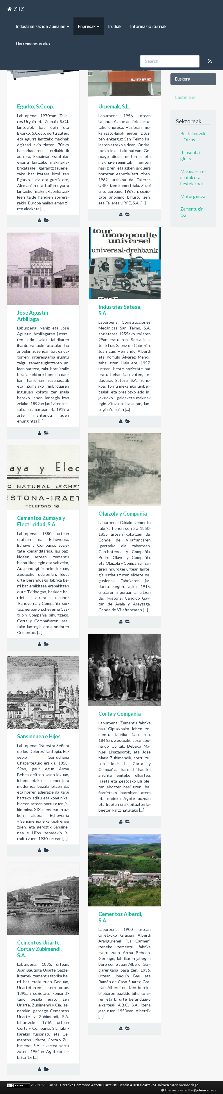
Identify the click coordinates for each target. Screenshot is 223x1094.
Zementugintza (192, 212)
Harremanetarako (33, 43)
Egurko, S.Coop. (35, 106)
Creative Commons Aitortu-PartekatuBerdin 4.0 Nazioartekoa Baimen (114, 1085)
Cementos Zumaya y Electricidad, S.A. (41, 521)
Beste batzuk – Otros (192, 136)
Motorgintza (192, 196)
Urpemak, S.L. (114, 106)
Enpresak (87, 26)
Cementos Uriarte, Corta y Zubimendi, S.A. (39, 948)
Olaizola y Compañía (122, 513)
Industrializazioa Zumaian (41, 26)
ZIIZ (19, 9)
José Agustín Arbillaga (32, 315)
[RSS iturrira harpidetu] (210, 61)
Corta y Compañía (119, 713)
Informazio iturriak (148, 26)
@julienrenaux (204, 1090)
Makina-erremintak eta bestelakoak (193, 177)
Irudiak (114, 26)
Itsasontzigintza (191, 155)
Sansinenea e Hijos (39, 736)
